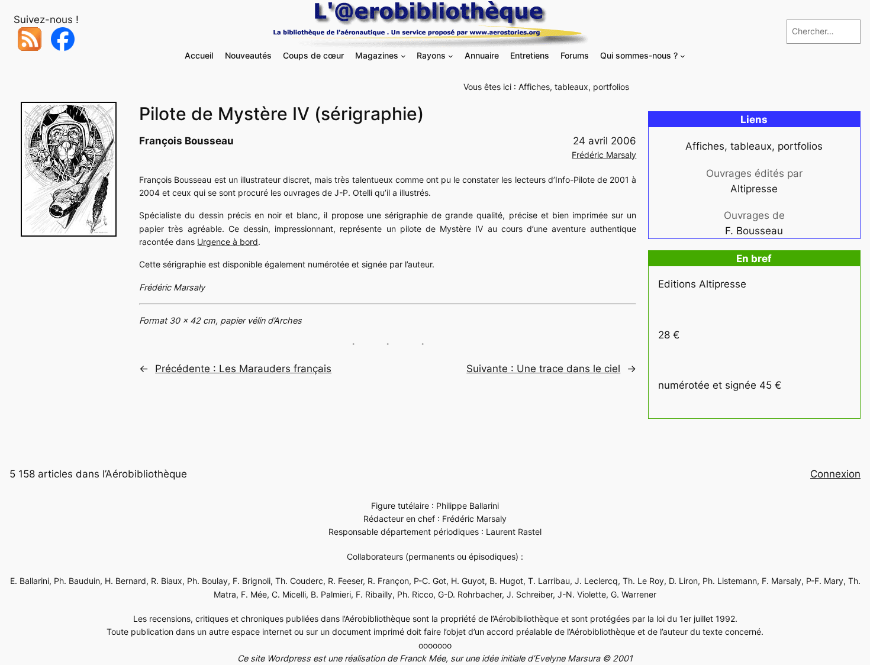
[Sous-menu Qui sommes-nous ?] (682, 56)
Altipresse (754, 189)
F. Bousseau (754, 231)
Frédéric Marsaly (604, 155)
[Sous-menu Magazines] (403, 56)
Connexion (835, 474)
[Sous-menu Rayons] (450, 56)
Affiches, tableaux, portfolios (573, 87)
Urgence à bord (227, 242)
